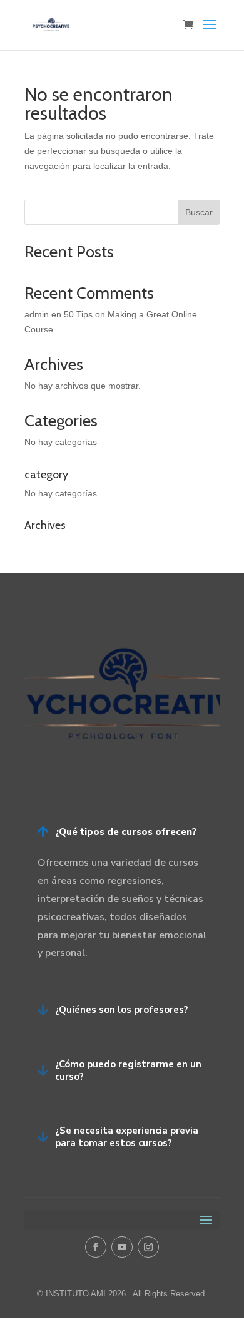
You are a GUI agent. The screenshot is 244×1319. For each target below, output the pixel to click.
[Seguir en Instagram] (148, 1247)
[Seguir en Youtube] (122, 1247)
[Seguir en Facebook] (95, 1247)
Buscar (199, 212)
